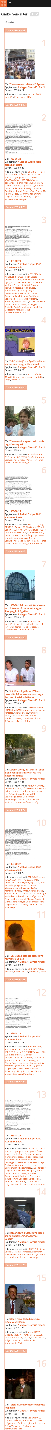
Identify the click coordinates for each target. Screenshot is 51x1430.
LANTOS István (31, 529)
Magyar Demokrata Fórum (17, 196)
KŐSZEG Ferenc (30, 177)
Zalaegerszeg (39, 1167)
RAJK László (33, 1049)
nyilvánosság (27, 376)
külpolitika (38, 1057)
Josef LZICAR (34, 621)
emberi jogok (11, 538)
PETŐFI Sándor (35, 282)
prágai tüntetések (13, 1337)
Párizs (8, 1062)
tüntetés (9, 97)
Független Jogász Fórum (29, 1071)
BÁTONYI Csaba (29, 180)
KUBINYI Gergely (29, 285)
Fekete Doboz (11, 193)
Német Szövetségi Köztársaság (22, 297)
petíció (29, 1054)
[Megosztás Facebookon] (32, 14)
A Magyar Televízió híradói (31, 87)
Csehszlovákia (12, 293)
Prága (17, 97)
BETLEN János (23, 710)
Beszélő (41, 896)
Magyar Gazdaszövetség (17, 904)
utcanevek (32, 1162)
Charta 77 (40, 191)
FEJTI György (28, 882)
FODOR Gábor (20, 282)
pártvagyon (33, 1060)
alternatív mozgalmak (15, 888)
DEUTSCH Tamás (36, 171)
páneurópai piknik (14, 182)
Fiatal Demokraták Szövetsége (20, 191)
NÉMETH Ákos (19, 532)
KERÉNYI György (13, 177)
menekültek (30, 182)
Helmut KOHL (18, 1054)
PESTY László (34, 94)
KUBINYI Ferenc (12, 285)
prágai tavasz (28, 287)
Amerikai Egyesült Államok (18, 1065)
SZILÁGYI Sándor (36, 877)
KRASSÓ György (12, 180)
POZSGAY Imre (31, 879)
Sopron (25, 185)
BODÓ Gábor (29, 527)
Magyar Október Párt (30, 193)
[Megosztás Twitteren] (37, 14)
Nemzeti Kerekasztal (15, 1181)
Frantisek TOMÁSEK (33, 1334)
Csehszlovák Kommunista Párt (20, 629)
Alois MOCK (28, 279)
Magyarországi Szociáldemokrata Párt (17, 311)
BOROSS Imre (34, 1046)
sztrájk (8, 287)
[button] (10, 3)
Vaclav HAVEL (34, 1332)
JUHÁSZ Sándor (12, 376)
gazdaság (22, 290)
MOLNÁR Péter (35, 454)
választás (21, 1162)
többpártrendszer (14, 1057)
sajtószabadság (35, 1156)
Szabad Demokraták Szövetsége (20, 896)
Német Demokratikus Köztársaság (24, 187)
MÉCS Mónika (34, 274)
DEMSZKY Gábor (13, 882)
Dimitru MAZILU (12, 535)
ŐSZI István (10, 457)
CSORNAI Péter (35, 968)
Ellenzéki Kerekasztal (15, 899)
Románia (35, 540)
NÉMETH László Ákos (15, 174)
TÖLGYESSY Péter (13, 879)
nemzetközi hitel (13, 890)
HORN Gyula (28, 1151)
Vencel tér (26, 97)
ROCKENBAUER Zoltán (16, 1049)
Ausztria (33, 298)
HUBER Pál (17, 529)
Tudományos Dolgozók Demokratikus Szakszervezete (25, 1183)
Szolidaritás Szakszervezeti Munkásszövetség (21, 717)
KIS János (40, 882)
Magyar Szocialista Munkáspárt (22, 198)
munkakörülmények (26, 1159)
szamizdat (33, 885)
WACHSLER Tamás (14, 276)
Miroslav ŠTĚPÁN (13, 1334)
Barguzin (9, 301)
